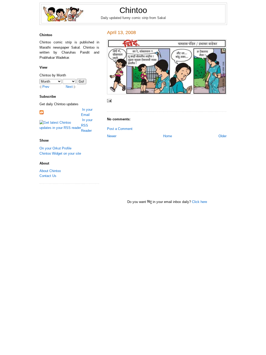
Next (69, 87)
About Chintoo (50, 171)
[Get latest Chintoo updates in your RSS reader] (60, 125)
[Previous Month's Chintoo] (40, 87)
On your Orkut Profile (55, 148)
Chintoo (133, 10)
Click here (199, 202)
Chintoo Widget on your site (60, 153)
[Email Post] (109, 101)
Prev (45, 87)
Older (222, 136)
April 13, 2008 (121, 32)
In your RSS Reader (86, 125)
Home (167, 136)
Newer (111, 136)
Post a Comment (119, 129)
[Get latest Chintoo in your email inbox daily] (41, 112)
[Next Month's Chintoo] (75, 87)
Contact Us (47, 176)
